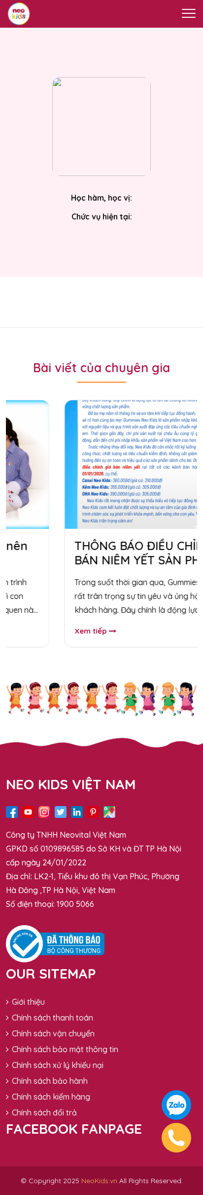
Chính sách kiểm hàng (51, 1097)
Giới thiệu (28, 1002)
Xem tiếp (62, 631)
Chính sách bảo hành (50, 1081)
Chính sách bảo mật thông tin (65, 1049)
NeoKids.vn (99, 1180)
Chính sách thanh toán (52, 1018)
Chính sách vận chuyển (53, 1033)
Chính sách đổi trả (44, 1112)
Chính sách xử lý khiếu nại (57, 1065)
